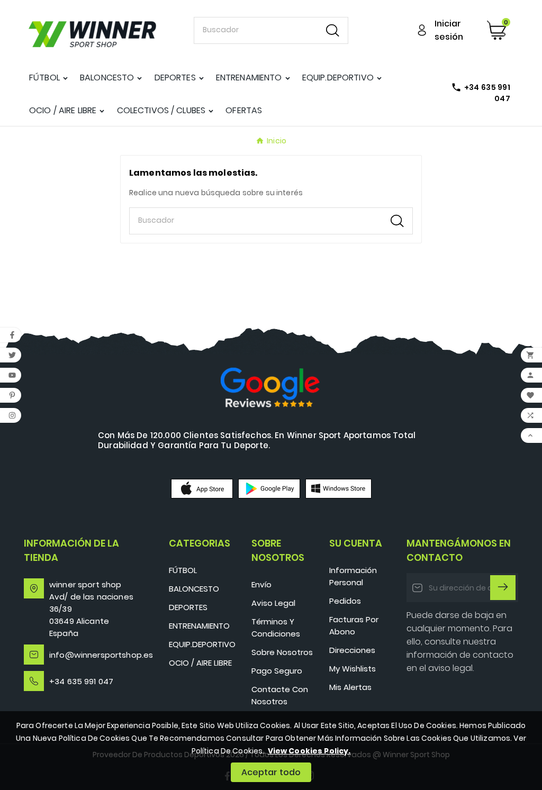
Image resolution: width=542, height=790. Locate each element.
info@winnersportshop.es (101, 654)
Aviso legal (273, 603)
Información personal (353, 576)
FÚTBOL (183, 570)
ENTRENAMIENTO (199, 625)
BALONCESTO (194, 588)
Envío (261, 584)
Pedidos (345, 600)
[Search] (332, 30)
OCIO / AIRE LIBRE (200, 662)
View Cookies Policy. (309, 751)
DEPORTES (188, 607)
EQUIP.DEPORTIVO (202, 644)
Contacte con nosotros (279, 695)
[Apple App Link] (202, 488)
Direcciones (352, 650)
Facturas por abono (353, 625)
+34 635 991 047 (81, 681)
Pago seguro (276, 670)
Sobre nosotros (282, 652)
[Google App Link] (269, 488)
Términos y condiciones (275, 627)
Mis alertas (350, 687)
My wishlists (352, 668)
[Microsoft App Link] (338, 488)
